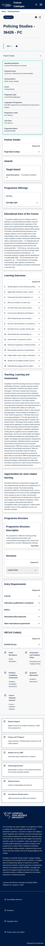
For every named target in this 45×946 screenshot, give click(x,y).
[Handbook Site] (15, 815)
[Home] (6, 6)
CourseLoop (39, 943)
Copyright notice (12, 921)
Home (4, 11)
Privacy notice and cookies (15, 932)
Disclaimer (10, 910)
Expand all (36, 146)
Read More (35, 546)
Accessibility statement (14, 899)
